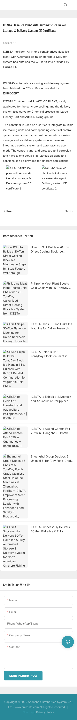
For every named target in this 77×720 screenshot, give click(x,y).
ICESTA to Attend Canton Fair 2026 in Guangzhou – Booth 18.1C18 (50, 431)
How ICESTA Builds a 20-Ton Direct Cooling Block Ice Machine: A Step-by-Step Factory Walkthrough (50, 249)
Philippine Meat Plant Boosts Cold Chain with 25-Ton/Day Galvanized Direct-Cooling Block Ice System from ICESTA (51, 286)
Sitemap (28, 712)
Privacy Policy (45, 712)
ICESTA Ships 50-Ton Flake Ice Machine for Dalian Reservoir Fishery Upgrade (51, 326)
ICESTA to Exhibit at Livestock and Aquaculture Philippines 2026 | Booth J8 (51, 399)
